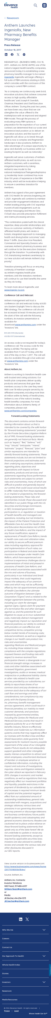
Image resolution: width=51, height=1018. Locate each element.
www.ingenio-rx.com (14, 290)
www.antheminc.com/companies (20, 411)
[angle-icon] (5, 19)
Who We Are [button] (7, 930)
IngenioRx (9, 77)
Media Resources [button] (9, 1000)
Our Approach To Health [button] (13, 956)
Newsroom (13, 18)
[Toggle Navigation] (35, 5)
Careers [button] (5, 939)
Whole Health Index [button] (11, 965)
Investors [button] (6, 982)
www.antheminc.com (25, 324)
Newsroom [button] (7, 991)
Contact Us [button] (7, 947)
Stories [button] (5, 973)
